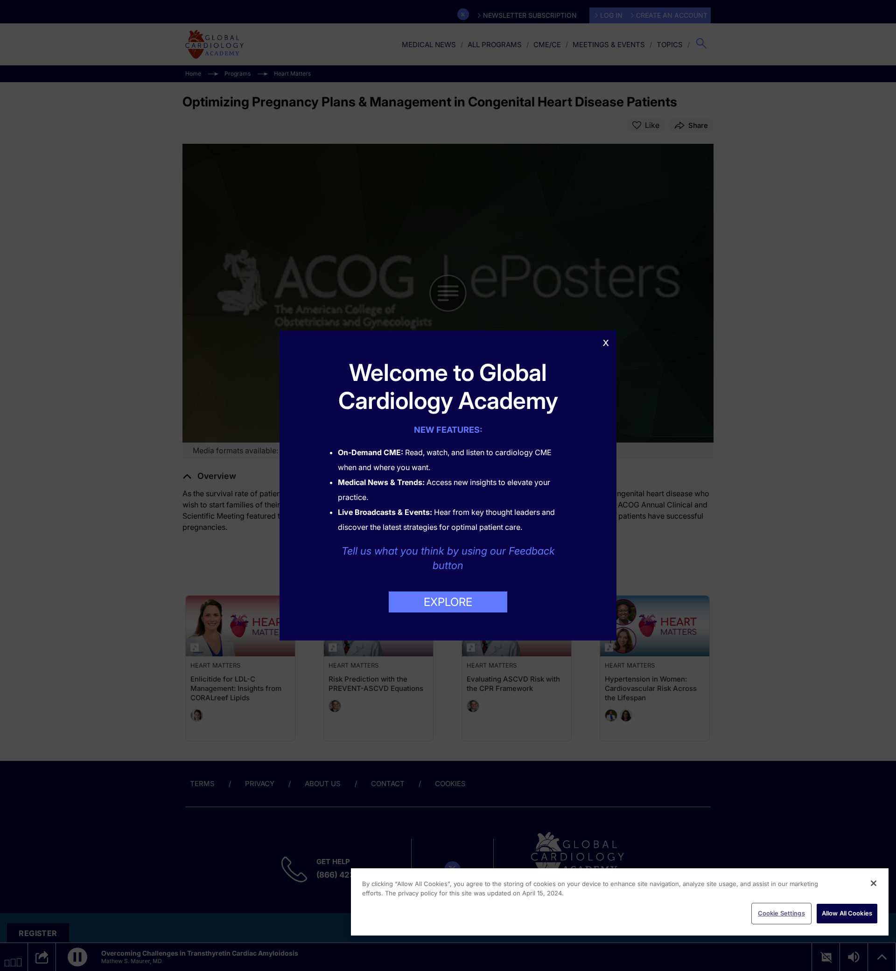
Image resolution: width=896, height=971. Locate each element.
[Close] (873, 883)
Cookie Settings (781, 913)
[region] (620, 902)
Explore (448, 602)
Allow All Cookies (847, 913)
